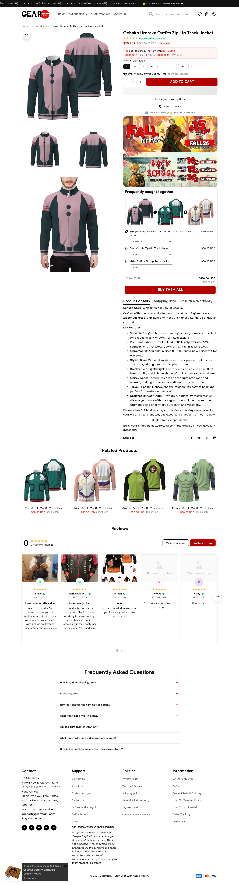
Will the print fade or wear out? (79, 726)
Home (25, 26)
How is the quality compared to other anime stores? (91, 749)
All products (39, 26)
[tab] (117, 650)
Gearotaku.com (165, 425)
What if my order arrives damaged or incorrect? (88, 738)
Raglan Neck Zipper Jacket (170, 420)
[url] (38, 814)
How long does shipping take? (78, 682)
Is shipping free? (70, 693)
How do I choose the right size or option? (85, 704)
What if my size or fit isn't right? (79, 715)
